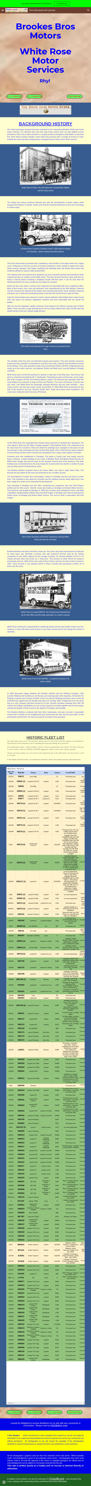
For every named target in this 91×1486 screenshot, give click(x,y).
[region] (45, 3)
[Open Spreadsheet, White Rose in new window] (80, 770)
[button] (2, 10)
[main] (45, 52)
